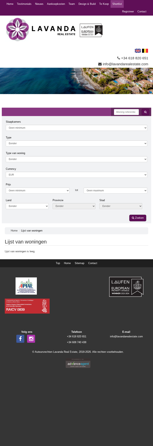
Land (8, 200)
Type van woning (15, 153)
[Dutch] (145, 50)
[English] (138, 50)
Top (58, 263)
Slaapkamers (13, 121)
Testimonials (24, 3)
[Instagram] (31, 339)
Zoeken (139, 217)
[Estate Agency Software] (78, 362)
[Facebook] (20, 339)
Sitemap (79, 263)
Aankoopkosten (56, 3)
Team (72, 3)
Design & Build (87, 3)
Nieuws (39, 3)
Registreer (128, 11)
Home (10, 3)
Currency (11, 168)
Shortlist (117, 3)
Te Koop (104, 3)
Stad (102, 200)
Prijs (8, 184)
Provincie (58, 200)
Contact (141, 11)
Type (8, 137)
